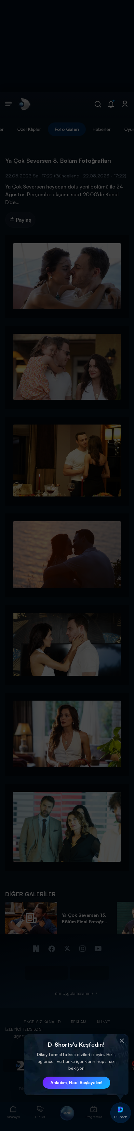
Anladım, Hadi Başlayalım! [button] (76, 1082)
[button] (122, 1041)
